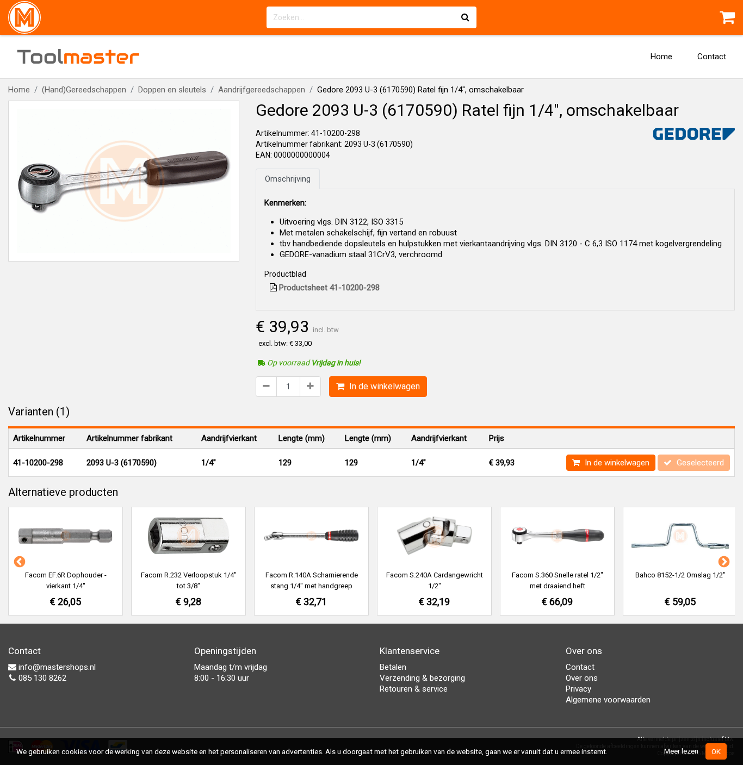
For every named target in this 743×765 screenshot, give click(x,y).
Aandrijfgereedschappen (261, 90)
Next (722, 561)
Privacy (578, 689)
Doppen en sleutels (172, 90)
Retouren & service (414, 689)
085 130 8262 (41, 678)
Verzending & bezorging (422, 678)
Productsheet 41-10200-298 (328, 288)
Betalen (393, 667)
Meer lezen (681, 751)
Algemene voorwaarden (608, 700)
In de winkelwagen (383, 386)
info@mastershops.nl (56, 667)
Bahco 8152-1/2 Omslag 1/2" (680, 575)
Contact (711, 56)
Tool (78, 56)
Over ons (582, 678)
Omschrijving (288, 179)
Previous (18, 561)
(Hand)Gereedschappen (84, 90)
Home (661, 56)
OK (716, 751)
